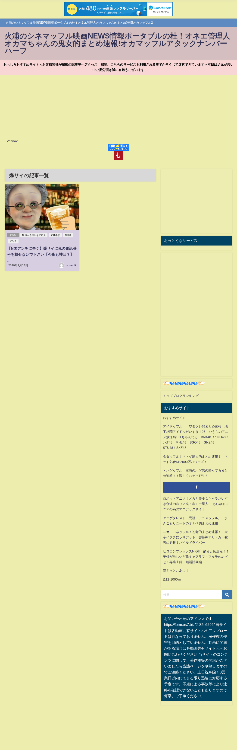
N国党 (68, 235)
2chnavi (12, 141)
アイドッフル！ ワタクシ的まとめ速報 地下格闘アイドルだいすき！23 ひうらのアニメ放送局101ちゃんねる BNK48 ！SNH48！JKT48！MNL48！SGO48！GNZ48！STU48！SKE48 (196, 437)
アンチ (13, 241)
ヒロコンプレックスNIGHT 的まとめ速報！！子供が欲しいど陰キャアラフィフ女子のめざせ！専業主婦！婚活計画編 (196, 557)
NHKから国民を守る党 (34, 235)
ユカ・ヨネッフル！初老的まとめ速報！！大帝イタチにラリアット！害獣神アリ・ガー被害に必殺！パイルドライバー (195, 537)
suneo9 (71, 265)
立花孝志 (55, 235)
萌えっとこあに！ (176, 570)
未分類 (12, 235)
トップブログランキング (181, 395)
